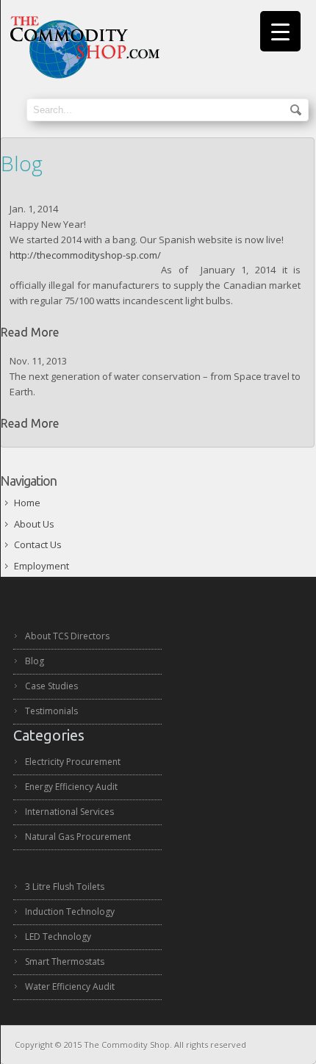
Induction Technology (70, 911)
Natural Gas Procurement (78, 836)
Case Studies (51, 686)
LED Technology (58, 936)
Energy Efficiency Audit (71, 786)
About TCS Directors (67, 636)
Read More (30, 332)
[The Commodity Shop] (83, 75)
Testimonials (51, 711)
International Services (69, 811)
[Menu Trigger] (280, 31)
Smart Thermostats (64, 961)
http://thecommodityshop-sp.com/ (85, 255)
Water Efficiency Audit (70, 986)
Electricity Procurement (73, 761)
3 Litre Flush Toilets (64, 886)
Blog (34, 661)
